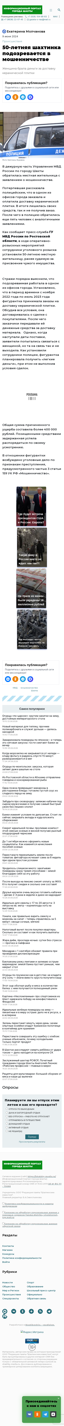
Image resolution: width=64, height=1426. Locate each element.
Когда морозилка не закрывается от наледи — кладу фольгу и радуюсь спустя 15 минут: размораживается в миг (30, 756)
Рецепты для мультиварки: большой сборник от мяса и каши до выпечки (32, 1075)
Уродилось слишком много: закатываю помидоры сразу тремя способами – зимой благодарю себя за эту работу (29, 871)
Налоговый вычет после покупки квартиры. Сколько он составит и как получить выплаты (30, 931)
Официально (34, 1294)
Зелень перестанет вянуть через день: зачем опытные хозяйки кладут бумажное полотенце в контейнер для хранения (31, 1026)
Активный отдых (18, 1127)
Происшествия (12, 41)
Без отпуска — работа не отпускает (29, 1116)
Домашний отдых (19, 1124)
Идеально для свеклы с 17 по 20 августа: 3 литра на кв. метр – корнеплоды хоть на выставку (28, 906)
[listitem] (8, 97)
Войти (6, 1262)
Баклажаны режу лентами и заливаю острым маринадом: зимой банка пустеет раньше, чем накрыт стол (31, 964)
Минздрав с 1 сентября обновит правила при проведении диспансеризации (29, 952)
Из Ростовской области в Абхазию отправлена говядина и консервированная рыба (31, 778)
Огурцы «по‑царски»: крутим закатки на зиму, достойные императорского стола (30, 717)
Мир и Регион (10, 1290)
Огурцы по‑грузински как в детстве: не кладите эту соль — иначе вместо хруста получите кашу (32, 976)
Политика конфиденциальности (21, 1258)
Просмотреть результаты (32, 1142)
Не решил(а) (15, 1131)
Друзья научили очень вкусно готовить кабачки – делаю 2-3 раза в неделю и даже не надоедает (32, 893)
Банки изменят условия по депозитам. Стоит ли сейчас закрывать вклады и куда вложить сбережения (32, 817)
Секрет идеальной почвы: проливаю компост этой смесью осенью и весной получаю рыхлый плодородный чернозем (31, 831)
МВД (15, 688)
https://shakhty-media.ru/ (42, 1176)
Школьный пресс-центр (41, 1290)
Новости (7, 1282)
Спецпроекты (10, 1298)
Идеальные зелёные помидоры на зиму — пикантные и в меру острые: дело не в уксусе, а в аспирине (31, 1012)
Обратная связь (36, 1298)
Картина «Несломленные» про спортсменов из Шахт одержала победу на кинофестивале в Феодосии (31, 999)
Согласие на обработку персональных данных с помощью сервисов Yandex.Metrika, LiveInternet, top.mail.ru (30, 1215)
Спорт (30, 1282)
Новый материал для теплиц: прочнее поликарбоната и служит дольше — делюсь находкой (29, 729)
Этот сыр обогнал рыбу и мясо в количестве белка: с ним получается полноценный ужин (29, 987)
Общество (8, 1286)
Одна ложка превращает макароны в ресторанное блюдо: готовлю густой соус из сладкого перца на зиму (30, 791)
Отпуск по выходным (21, 1109)
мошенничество (29, 688)
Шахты (34, 690)
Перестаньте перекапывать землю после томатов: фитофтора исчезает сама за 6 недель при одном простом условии (31, 858)
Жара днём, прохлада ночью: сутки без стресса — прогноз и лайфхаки (32, 941)
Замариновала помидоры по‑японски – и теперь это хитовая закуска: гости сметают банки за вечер (32, 743)
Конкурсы (8, 1254)
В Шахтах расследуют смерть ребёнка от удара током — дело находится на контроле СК (31, 1051)
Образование (35, 1286)
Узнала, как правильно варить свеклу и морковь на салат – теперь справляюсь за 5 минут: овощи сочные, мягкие (29, 919)
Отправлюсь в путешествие (25, 1120)
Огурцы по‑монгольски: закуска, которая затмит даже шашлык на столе (27, 768)
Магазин (7, 1250)
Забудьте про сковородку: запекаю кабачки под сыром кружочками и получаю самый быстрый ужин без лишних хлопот (32, 804)
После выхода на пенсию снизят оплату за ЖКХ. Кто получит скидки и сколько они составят (32, 883)
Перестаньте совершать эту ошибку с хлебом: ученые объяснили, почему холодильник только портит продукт (31, 1039)
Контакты (8, 1246)
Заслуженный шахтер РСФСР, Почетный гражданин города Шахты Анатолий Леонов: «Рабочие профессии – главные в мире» (29, 1063)
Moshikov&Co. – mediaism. (40, 1325)
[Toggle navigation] (51, 10)
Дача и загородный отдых (24, 1113)
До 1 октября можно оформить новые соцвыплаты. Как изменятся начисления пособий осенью (27, 844)
